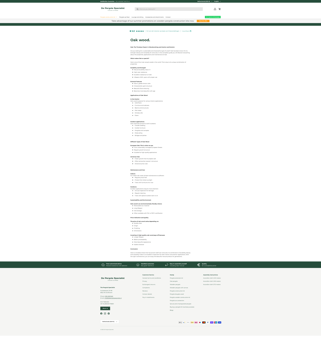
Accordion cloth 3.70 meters (212, 284)
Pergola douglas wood (177, 294)
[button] (220, 9)
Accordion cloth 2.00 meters (212, 278)
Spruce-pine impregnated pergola (180, 304)
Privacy (144, 281)
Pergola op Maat (124, 17)
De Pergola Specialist (108, 329)
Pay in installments (148, 297)
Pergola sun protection (177, 300)
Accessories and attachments (154, 17)
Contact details (147, 294)
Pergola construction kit (107, 17)
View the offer (203, 21)
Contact (168, 17)
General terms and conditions (151, 278)
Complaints (146, 287)
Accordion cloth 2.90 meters (212, 281)
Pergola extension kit (176, 278)
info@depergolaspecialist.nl (113, 298)
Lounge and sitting (137, 17)
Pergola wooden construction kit (180, 297)
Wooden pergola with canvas (179, 287)
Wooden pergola (175, 284)
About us (105, 308)
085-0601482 (109, 296)
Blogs (171, 310)
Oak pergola (174, 281)
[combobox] (169, 9)
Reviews (145, 291)
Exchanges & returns (148, 284)
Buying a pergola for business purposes (182, 307)
